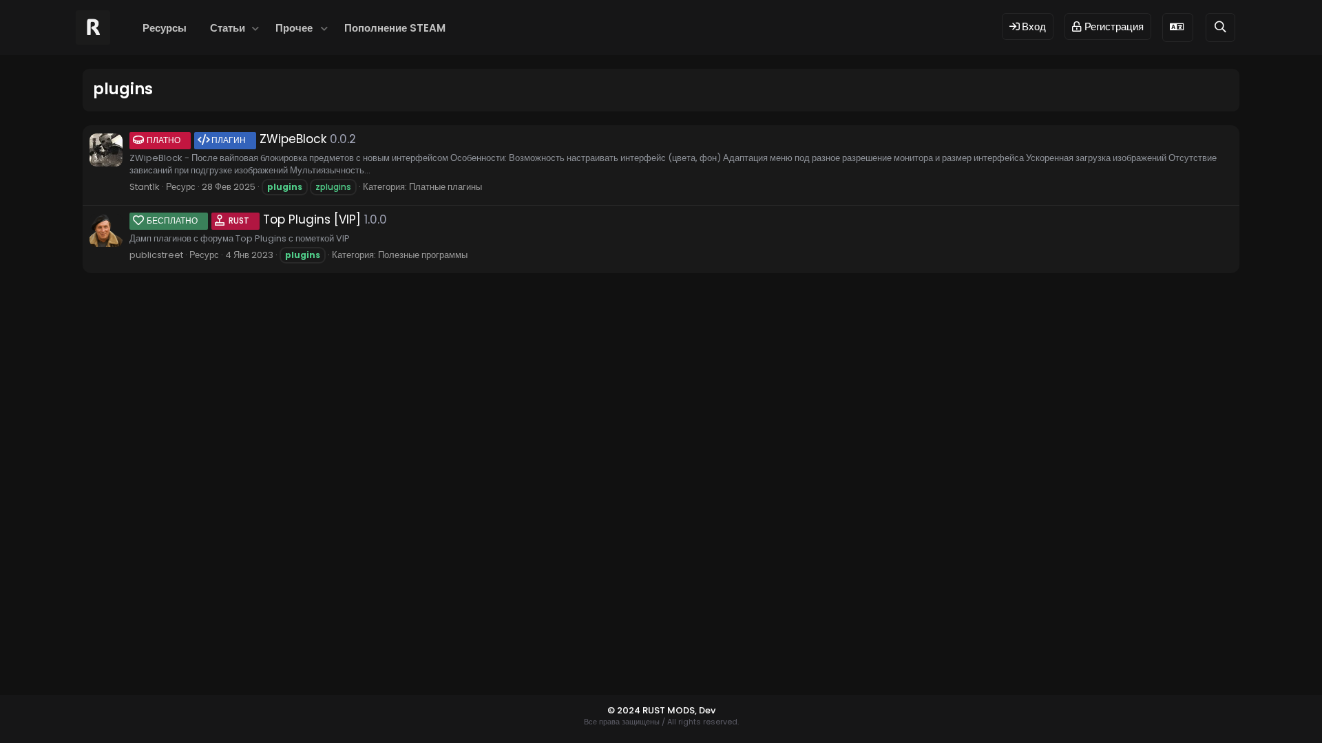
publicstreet (156, 254)
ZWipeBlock (236, 139)
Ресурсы (165, 28)
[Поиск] (1220, 27)
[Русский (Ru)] (1178, 27)
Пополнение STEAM (394, 28)
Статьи (227, 28)
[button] (255, 28)
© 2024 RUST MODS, (653, 710)
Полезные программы (423, 254)
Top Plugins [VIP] (254, 219)
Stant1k (144, 186)
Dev (707, 710)
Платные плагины (445, 186)
